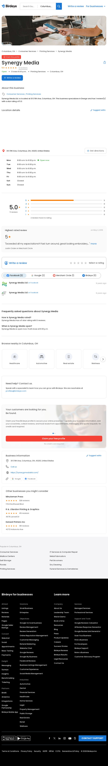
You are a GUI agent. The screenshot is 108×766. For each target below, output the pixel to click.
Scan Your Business (83, 635)
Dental (23, 688)
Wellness (24, 726)
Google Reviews (27, 652)
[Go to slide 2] (54, 433)
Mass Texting (7, 651)
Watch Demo (60, 617)
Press (56, 633)
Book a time (59, 621)
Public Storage (26, 713)
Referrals (5, 617)
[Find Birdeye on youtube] (69, 738)
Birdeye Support (81, 648)
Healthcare (24, 696)
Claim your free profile (53, 438)
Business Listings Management (33, 665)
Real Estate (25, 717)
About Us (58, 608)
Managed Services (82, 608)
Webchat (6, 638)
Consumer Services (27, 51)
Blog (56, 629)
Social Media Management (31, 673)
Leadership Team (61, 612)
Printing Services (47, 51)
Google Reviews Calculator (86, 623)
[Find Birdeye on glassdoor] (75, 738)
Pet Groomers (56, 560)
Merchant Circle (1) (65, 275)
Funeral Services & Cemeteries (64, 569)
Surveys (5, 669)
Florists (3, 564)
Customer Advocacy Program (87, 656)
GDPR (45, 751)
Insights (5, 674)
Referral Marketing (27, 644)
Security (37, 751)
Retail (22, 722)
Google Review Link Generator (87, 631)
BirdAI (4, 692)
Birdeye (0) (91, 275)
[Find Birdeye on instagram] (64, 738)
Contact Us (59, 663)
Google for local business (31, 623)
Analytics (6, 697)
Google (18, 479)
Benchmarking (8, 678)
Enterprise (24, 612)
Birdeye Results (60, 654)
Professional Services (84, 612)
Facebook (31, 479)
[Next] (102, 359)
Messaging (6, 665)
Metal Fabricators (58, 556)
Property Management (30, 709)
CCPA (57, 751)
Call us (14, 466)
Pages (4, 621)
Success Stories (61, 646)
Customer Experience (29, 669)
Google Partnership (7, 706)
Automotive (25, 684)
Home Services (26, 701)
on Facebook (33, 283)
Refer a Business (82, 652)
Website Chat (26, 648)
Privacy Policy (26, 751)
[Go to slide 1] (53, 433)
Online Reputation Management (34, 635)
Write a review (76, 6)
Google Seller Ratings (7, 626)
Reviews (5, 612)
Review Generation (28, 631)
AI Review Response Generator (88, 627)
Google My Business (28, 656)
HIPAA (51, 751)
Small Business (26, 608)
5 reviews (23, 67)
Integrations (7, 701)
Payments (6, 655)
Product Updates (61, 638)
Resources (58, 625)
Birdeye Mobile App (10, 712)
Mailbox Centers (7, 556)
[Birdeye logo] (10, 6)
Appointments (8, 646)
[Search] (59, 6)
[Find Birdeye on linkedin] (59, 738)
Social (4, 642)
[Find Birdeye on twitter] (54, 738)
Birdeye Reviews (61, 650)
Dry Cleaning (55, 564)
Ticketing (6, 682)
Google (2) (39, 275)
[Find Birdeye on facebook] (49, 738)
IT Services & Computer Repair (64, 552)
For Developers (81, 644)
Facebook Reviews (28, 661)
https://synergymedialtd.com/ (24, 472)
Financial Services (27, 692)
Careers (57, 642)
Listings (5, 608)
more (93, 243)
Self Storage (5, 560)
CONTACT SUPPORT (92, 738)
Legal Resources (61, 659)
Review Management (29, 627)
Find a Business (81, 640)
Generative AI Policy (70, 751)
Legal (22, 705)
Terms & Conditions (10, 751)
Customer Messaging (29, 640)
